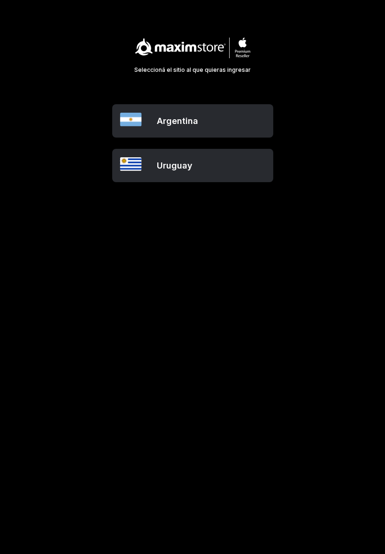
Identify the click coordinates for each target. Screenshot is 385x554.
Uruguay (174, 165)
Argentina (177, 121)
